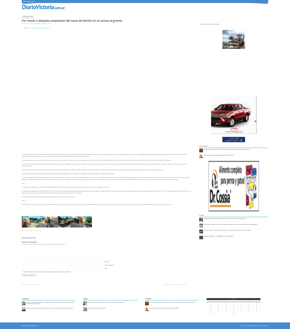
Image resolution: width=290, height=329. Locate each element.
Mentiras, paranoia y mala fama (97, 308)
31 (210, 312)
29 (248, 310)
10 (210, 307)
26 (225, 310)
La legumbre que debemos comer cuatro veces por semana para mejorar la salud (226, 149)
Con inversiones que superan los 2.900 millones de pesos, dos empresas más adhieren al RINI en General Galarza (50, 302)
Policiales (249, 325)
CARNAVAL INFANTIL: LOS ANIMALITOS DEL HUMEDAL (218, 236)
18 (218, 308)
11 (218, 307)
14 (241, 307)
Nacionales (254, 325)
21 (241, 308)
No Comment (48, 23)
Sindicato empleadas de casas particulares (32, 230)
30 (256, 310)
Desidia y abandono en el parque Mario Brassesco (175, 284)
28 (241, 310)
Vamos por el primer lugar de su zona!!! (31, 284)
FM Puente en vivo (28, 1)
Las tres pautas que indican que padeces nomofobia (218, 155)
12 (225, 307)
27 (233, 310)
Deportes (266, 325)
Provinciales (260, 325)
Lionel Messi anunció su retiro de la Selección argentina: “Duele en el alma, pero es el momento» (230, 224)
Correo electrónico (110, 265)
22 (248, 308)
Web (106, 268)
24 (210, 310)
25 (218, 310)
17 (210, 308)
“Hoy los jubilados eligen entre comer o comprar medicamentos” (106, 302)
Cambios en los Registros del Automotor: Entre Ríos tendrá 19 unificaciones (225, 218)
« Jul (233, 314)
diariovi (24, 23)
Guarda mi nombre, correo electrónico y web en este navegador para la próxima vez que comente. (47, 271)
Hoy (241, 325)
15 (248, 307)
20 (233, 308)
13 (233, 307)
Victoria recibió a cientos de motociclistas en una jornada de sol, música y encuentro (227, 230)
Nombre (107, 261)
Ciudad (41, 23)
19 (225, 308)
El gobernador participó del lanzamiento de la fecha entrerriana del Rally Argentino (49, 308)
